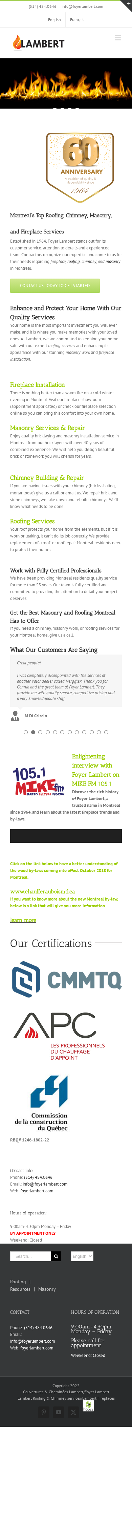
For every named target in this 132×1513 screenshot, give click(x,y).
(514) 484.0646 (38, 1177)
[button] (26, 732)
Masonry (47, 1289)
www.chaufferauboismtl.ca (42, 891)
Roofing (18, 1282)
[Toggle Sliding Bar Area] (126, 6)
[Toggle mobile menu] (118, 37)
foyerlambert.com (36, 1191)
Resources (20, 1289)
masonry (113, 261)
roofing (73, 261)
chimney (89, 261)
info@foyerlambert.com (82, 6)
